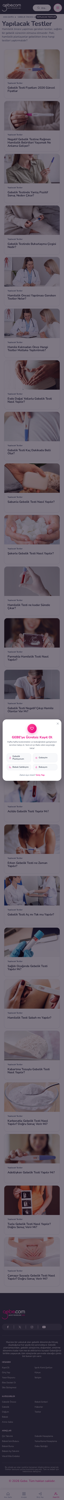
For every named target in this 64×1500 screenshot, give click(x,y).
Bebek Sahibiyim (20, 767)
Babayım (43, 767)
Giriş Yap (40, 775)
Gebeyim (43, 757)
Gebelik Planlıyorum (18, 757)
